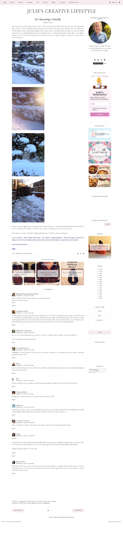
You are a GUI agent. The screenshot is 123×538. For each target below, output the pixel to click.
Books (54, 2)
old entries (78, 510)
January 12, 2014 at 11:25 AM (25, 407)
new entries (18, 510)
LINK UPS (62, 2)
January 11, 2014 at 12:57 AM (25, 350)
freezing (19, 253)
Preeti (18, 363)
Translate (102, 372)
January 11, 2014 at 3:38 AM (25, 365)
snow (24, 253)
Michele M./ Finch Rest (24, 331)
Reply (13, 305)
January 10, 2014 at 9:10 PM (25, 295)
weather (29, 253)
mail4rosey (19, 405)
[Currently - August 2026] (100, 163)
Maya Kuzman (20, 462)
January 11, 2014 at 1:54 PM (24, 394)
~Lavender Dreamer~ (23, 421)
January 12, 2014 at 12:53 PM (25, 435)
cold (13, 253)
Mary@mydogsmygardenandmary (27, 294)
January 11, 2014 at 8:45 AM (25, 380)
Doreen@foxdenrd (22, 348)
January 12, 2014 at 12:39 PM (25, 422)
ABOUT (12, 2)
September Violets (22, 311)
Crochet (29, 2)
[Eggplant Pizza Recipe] (100, 187)
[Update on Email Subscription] (100, 140)
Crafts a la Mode (21, 392)
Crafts (45, 2)
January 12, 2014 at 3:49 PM (25, 463)
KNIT (37, 2)
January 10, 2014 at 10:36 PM (25, 332)
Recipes (20, 2)
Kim (17, 379)
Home (4, 2)
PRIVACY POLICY (74, 2)
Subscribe (100, 114)
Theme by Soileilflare (114, 521)
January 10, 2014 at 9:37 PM (25, 313)
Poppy (18, 434)
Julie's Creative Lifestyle (61, 11)
